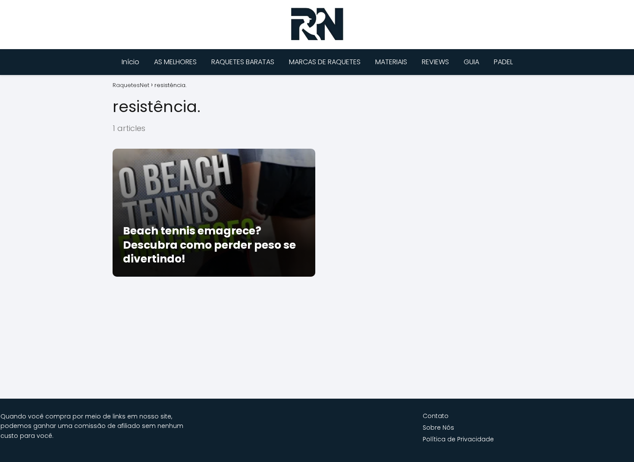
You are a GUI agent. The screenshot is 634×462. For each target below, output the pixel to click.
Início (130, 62)
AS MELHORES (175, 62)
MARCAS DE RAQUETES (325, 62)
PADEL (503, 62)
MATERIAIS (391, 62)
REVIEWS (435, 62)
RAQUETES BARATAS (242, 62)
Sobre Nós (438, 427)
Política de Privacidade (458, 439)
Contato (436, 416)
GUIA (471, 62)
